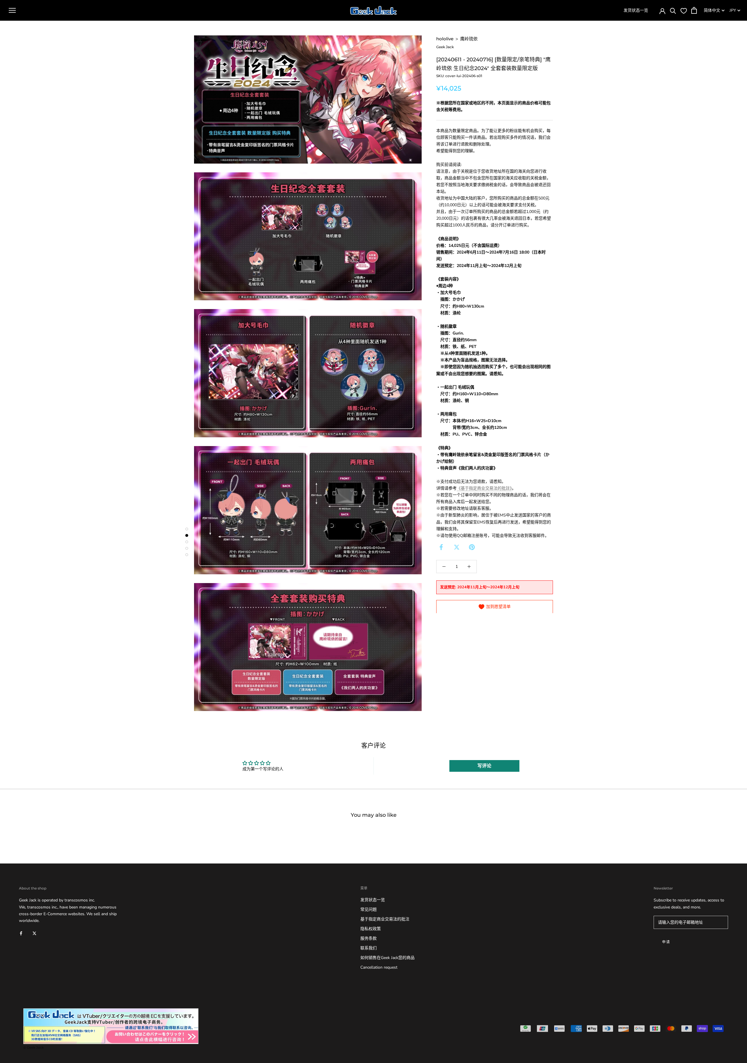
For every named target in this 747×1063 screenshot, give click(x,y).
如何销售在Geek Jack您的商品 (387, 957)
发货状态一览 (636, 10)
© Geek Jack (33, 1047)
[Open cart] (694, 10)
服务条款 (368, 938)
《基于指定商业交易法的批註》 (484, 488)
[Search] (673, 10)
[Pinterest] (472, 547)
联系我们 (368, 948)
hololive (444, 38)
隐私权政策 (370, 929)
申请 (666, 942)
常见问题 (368, 909)
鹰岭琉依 (469, 38)
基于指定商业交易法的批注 (384, 919)
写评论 (484, 766)
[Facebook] (441, 547)
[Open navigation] (12, 10)
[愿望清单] (684, 10)
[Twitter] (457, 547)
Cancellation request (378, 967)
